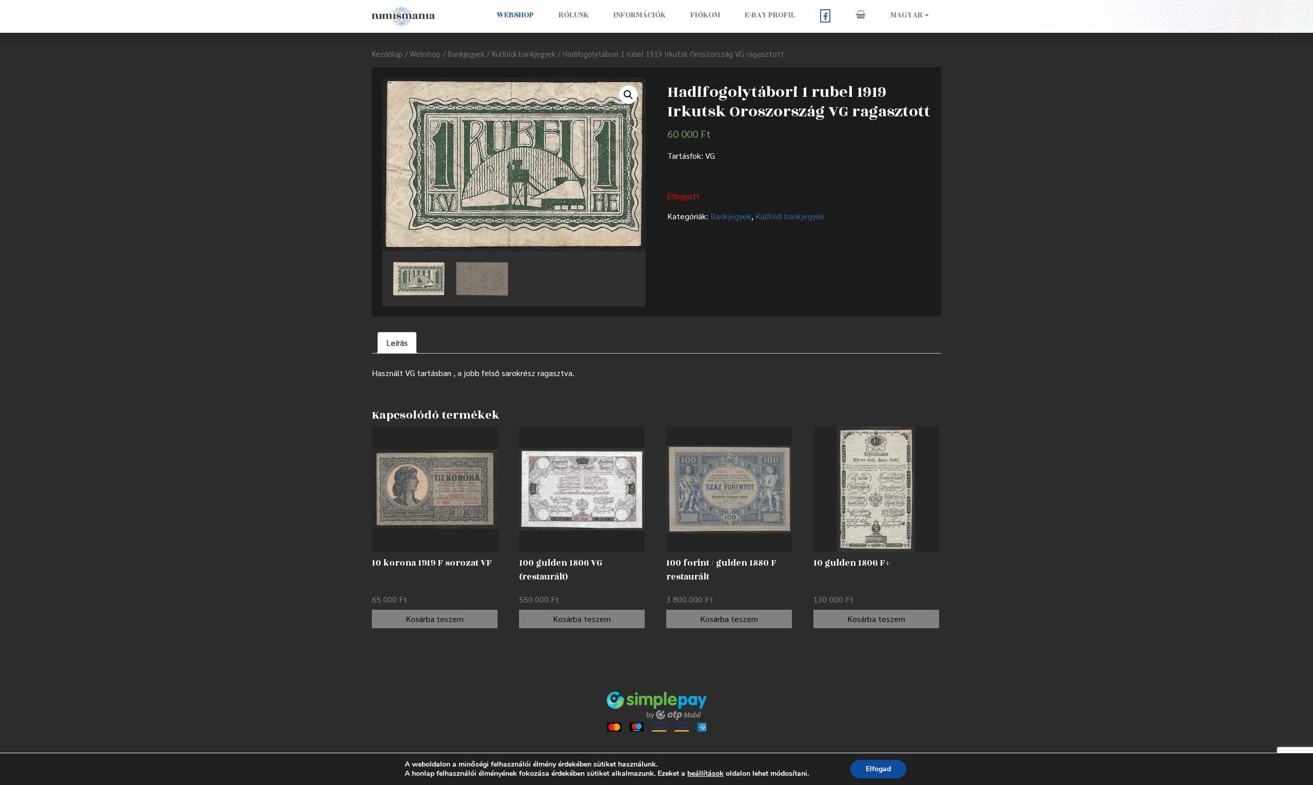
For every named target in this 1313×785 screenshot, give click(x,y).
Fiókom (705, 15)
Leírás (397, 342)
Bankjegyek (466, 53)
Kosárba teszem (435, 618)
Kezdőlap (387, 53)
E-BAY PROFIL (770, 15)
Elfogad (878, 769)
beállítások (705, 773)
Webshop (515, 15)
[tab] (396, 343)
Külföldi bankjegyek (523, 53)
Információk (639, 15)
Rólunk (574, 15)
